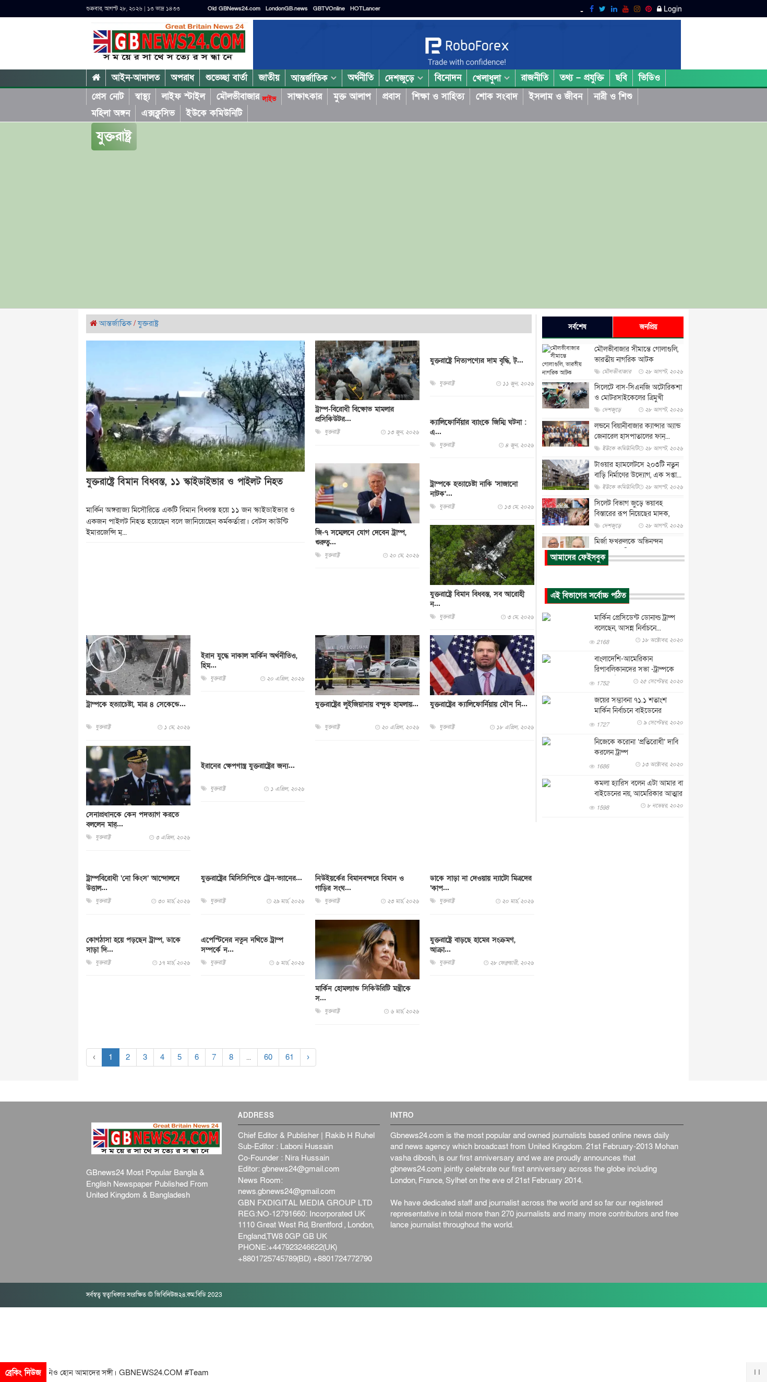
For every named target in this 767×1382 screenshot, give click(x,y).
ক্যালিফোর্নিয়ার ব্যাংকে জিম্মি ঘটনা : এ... (478, 427)
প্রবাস (391, 96)
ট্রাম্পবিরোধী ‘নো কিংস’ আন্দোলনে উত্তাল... (132, 883)
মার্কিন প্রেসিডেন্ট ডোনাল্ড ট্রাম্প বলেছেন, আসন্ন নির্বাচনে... (634, 623)
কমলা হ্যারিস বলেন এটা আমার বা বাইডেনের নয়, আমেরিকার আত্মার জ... (638, 794)
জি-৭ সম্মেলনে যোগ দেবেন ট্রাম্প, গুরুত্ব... (360, 537)
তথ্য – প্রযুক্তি (582, 78)
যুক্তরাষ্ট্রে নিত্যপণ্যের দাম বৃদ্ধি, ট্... (476, 361)
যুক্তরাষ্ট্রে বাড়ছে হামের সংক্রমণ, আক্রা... (473, 945)
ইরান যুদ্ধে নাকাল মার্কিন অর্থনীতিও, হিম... (249, 661)
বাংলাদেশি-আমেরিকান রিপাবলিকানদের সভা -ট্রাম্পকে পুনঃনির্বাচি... (634, 669)
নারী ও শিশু (613, 96)
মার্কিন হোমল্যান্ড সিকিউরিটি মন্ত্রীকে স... (363, 993)
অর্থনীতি (361, 78)
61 (289, 1057)
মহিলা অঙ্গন (110, 113)
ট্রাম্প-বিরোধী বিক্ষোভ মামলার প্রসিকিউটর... (354, 414)
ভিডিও (649, 78)
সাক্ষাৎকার (304, 96)
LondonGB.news (287, 9)
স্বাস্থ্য (142, 96)
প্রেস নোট (108, 96)
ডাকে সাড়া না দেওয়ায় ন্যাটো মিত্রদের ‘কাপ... (481, 883)
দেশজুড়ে (401, 78)
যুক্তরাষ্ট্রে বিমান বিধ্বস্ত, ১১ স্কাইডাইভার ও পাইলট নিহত (184, 482)
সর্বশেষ (577, 327)
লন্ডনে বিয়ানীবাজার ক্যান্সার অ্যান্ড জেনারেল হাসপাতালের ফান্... (637, 431)
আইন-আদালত (136, 78)
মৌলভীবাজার (246, 96)
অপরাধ (182, 78)
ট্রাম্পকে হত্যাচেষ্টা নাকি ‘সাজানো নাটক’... (474, 489)
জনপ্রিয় (648, 327)
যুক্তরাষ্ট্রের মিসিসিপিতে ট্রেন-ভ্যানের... (251, 878)
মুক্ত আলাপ (352, 96)
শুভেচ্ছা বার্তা (226, 78)
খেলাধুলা (488, 78)
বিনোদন (448, 78)
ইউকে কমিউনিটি (214, 113)
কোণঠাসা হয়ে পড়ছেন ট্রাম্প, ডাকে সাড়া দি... (133, 945)
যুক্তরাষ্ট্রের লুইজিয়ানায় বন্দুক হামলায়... (366, 704)
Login (672, 9)
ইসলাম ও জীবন (555, 96)
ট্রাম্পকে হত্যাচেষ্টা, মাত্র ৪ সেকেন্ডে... (136, 704)
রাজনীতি (534, 78)
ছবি (621, 78)
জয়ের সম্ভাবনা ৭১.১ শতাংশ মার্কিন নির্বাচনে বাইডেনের (630, 706)
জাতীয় (269, 78)
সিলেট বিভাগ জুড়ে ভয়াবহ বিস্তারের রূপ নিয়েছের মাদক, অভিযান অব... (631, 513)
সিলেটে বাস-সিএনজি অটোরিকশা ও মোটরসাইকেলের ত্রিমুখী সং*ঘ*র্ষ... (638, 397)
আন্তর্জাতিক (311, 78)
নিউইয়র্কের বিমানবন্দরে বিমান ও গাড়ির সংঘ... (359, 883)
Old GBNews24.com (234, 9)
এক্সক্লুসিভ (158, 113)
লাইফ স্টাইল (183, 96)
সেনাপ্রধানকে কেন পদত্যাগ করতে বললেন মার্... (132, 819)
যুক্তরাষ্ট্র (148, 323)
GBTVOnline (329, 9)
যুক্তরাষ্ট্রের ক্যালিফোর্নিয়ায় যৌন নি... (479, 704)
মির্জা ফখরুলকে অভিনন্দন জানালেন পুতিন (628, 546)
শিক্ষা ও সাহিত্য (438, 96)
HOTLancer (365, 9)
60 (268, 1057)
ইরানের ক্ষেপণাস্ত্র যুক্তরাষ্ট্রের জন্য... (248, 766)
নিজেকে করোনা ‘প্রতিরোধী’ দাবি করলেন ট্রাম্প (636, 747)
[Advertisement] (383, 230)
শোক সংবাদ (497, 96)
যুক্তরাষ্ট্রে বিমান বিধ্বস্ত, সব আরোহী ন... (477, 599)
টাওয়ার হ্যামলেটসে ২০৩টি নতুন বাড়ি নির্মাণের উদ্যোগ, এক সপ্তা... (637, 470)
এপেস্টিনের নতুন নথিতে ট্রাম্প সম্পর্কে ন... (242, 945)
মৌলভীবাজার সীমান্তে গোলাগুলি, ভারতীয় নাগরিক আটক (636, 354)
